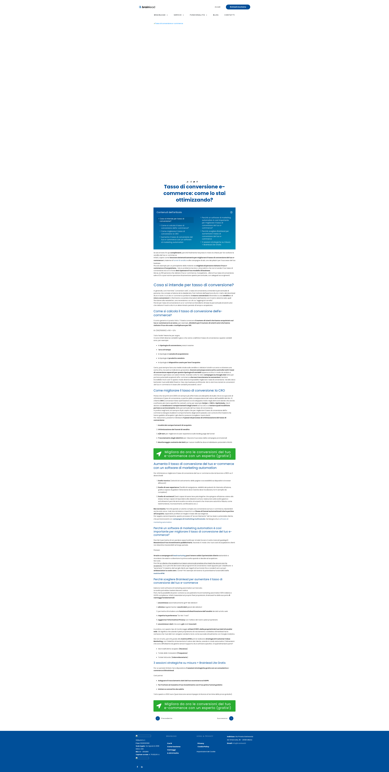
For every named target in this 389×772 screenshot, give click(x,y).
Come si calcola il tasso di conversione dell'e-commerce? (175, 226)
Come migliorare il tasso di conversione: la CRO (173, 232)
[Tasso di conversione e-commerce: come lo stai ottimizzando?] (194, 98)
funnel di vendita (179, 260)
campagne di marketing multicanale (189, 519)
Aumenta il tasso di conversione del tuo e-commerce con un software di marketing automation (177, 239)
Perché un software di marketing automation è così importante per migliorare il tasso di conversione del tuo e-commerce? (216, 222)
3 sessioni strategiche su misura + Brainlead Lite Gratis (216, 243)
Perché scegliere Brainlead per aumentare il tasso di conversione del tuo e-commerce (215, 235)
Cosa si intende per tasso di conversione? (172, 220)
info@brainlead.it (239, 743)
